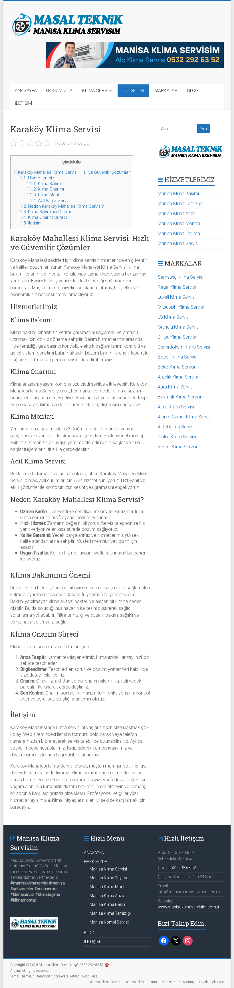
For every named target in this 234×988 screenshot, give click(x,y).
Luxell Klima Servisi (176, 297)
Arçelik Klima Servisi (178, 377)
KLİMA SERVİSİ (97, 90)
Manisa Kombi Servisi (109, 922)
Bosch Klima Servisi (177, 357)
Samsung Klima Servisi (180, 277)
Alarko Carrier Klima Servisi (184, 417)
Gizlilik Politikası (211, 982)
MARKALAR (165, 90)
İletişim (31, 223)
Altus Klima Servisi (176, 407)
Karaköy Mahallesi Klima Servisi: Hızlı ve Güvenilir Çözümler (71, 172)
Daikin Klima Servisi (177, 437)
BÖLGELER (133, 90)
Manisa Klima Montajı (179, 223)
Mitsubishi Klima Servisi (181, 307)
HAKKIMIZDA (59, 90)
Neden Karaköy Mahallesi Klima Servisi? (62, 206)
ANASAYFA (26, 90)
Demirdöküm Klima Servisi (184, 347)
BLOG (192, 90)
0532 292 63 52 (182, 867)
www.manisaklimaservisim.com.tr (188, 907)
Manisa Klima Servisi (178, 243)
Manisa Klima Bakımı (178, 193)
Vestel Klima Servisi (177, 447)
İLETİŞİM (23, 103)
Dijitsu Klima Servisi (177, 337)
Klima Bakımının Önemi (45, 211)
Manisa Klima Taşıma (179, 233)
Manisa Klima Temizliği (180, 203)
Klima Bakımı (44, 183)
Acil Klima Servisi (48, 200)
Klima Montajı (45, 194)
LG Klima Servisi (173, 317)
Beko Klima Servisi (176, 367)
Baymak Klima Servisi (179, 397)
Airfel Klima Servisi (176, 427)
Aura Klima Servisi (175, 387)
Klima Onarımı (45, 189)
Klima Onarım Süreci (43, 217)
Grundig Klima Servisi (178, 327)
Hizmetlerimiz (37, 178)
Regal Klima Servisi (177, 287)
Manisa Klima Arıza (176, 213)
